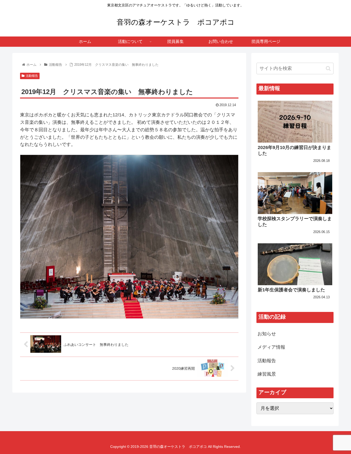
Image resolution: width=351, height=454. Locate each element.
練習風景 (266, 374)
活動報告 (32, 76)
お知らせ (266, 333)
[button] (328, 68)
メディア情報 (271, 347)
